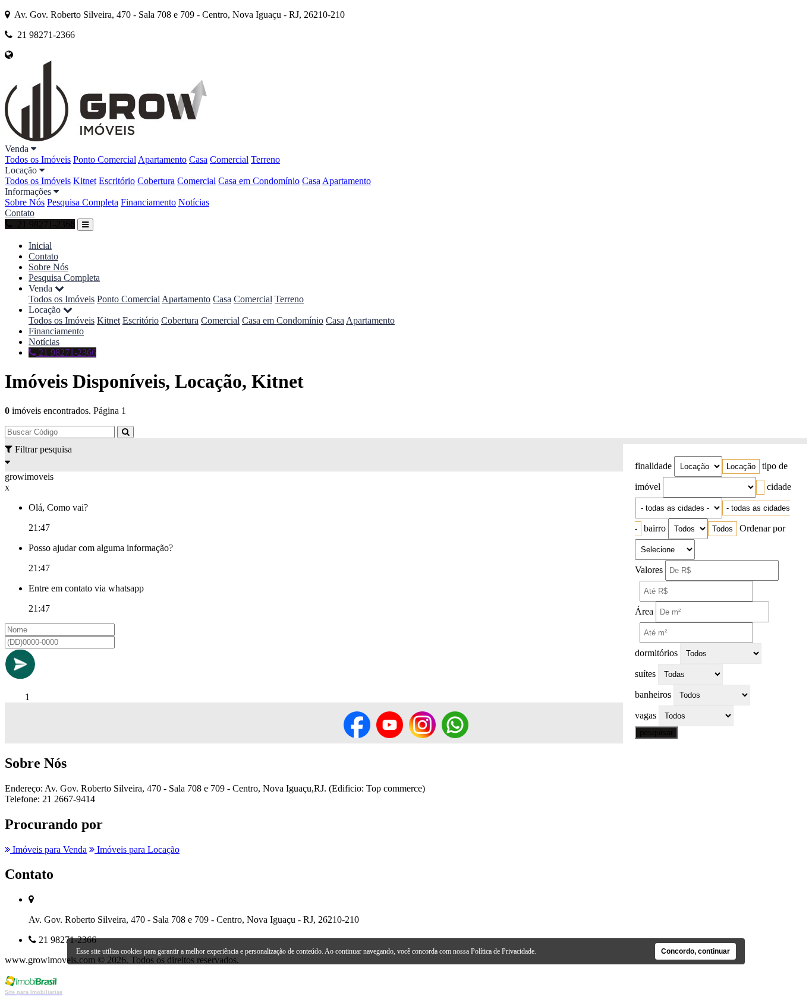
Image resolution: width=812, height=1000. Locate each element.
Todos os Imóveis (38, 159)
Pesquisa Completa (82, 202)
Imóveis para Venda (48, 849)
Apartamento (162, 159)
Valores (649, 570)
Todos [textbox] (722, 528)
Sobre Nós (25, 202)
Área (644, 611)
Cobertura (156, 181)
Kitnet (84, 181)
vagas (645, 715)
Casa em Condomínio (259, 181)
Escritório (117, 181)
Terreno (265, 159)
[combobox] (741, 466)
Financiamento (148, 202)
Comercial (229, 159)
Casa (198, 159)
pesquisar (656, 732)
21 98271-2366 (66, 352)
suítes (645, 674)
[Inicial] (106, 138)
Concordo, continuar (695, 951)
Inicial (40, 245)
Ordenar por (762, 528)
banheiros (653, 694)
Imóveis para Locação (137, 849)
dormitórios (656, 653)
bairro (655, 528)
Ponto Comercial (104, 159)
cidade (779, 487)
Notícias (193, 202)
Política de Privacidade (502, 951)
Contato (19, 213)
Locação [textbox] (741, 466)
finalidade (653, 466)
